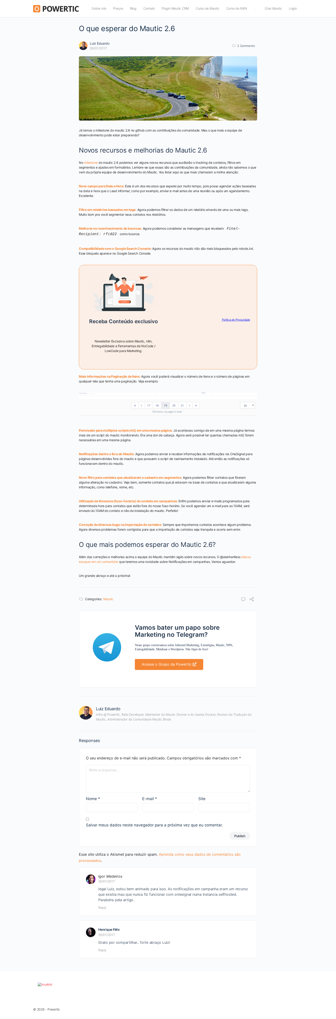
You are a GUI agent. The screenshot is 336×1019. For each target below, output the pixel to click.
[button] (169, 664)
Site (201, 798)
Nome (93, 798)
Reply (102, 907)
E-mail (149, 798)
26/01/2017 (98, 48)
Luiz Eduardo (99, 43)
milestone (91, 162)
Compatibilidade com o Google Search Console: (115, 248)
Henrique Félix (109, 929)
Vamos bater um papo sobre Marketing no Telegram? (177, 631)
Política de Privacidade (236, 319)
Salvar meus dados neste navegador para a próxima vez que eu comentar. (154, 825)
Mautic (108, 599)
